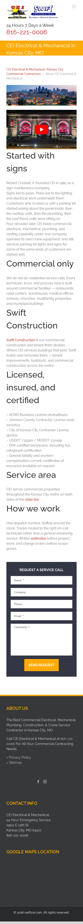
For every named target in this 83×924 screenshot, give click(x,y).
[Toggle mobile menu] (74, 6)
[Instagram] (45, 781)
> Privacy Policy (18, 757)
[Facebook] (38, 781)
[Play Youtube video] (41, 129)
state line (32, 499)
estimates (38, 538)
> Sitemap (14, 763)
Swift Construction (20, 340)
